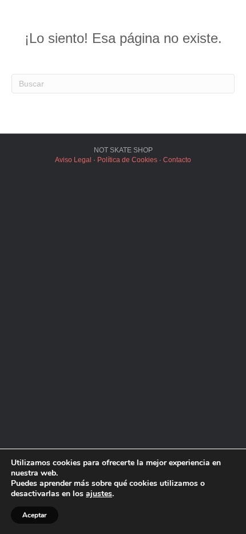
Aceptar (34, 515)
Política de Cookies (127, 160)
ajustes (99, 494)
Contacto (177, 160)
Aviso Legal (73, 160)
